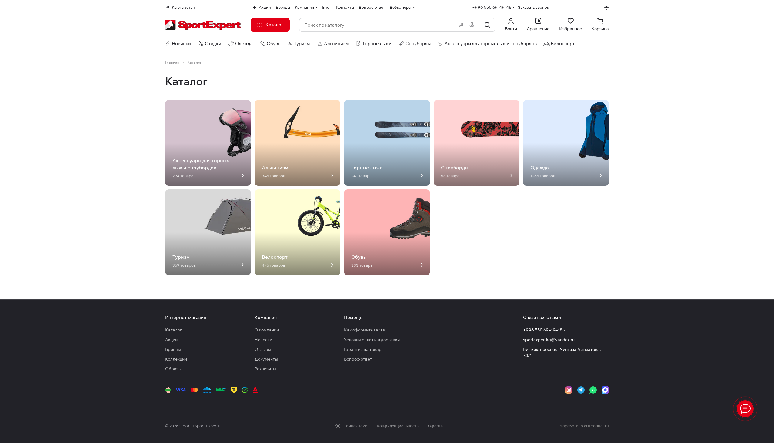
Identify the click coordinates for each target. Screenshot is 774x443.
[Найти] (487, 24)
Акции (171, 339)
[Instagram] (568, 390)
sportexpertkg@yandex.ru (549, 339)
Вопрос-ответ (358, 359)
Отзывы (263, 349)
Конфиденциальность (397, 425)
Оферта (435, 425)
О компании (267, 330)
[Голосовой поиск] (473, 24)
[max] (605, 390)
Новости (263, 339)
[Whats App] (593, 390)
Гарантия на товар (363, 349)
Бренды (173, 349)
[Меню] (745, 408)
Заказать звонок (533, 7)
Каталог (173, 330)
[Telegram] (581, 390)
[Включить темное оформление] (606, 7)
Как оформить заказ (364, 330)
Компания (266, 317)
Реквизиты (265, 368)
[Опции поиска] (459, 24)
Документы (266, 359)
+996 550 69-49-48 (492, 7)
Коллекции (176, 359)
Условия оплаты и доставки (372, 339)
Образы (173, 368)
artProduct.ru (596, 425)
